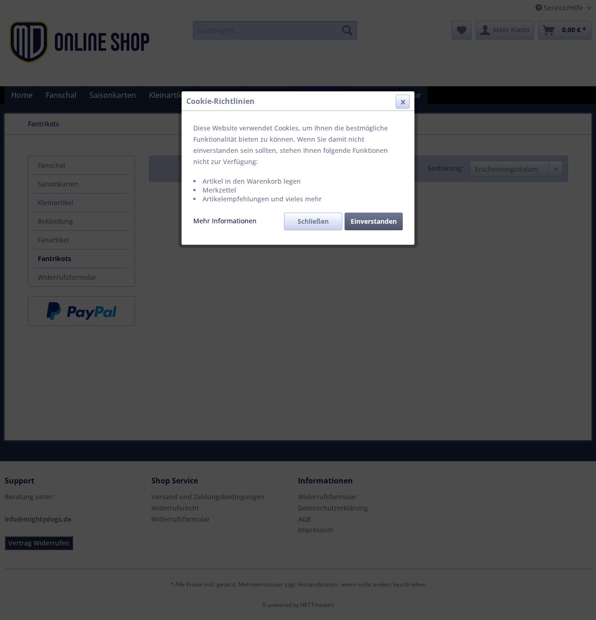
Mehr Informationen (225, 220)
